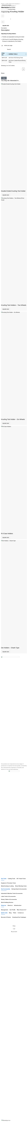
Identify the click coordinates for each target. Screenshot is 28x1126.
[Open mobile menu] (1, 1)
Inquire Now (6, 25)
